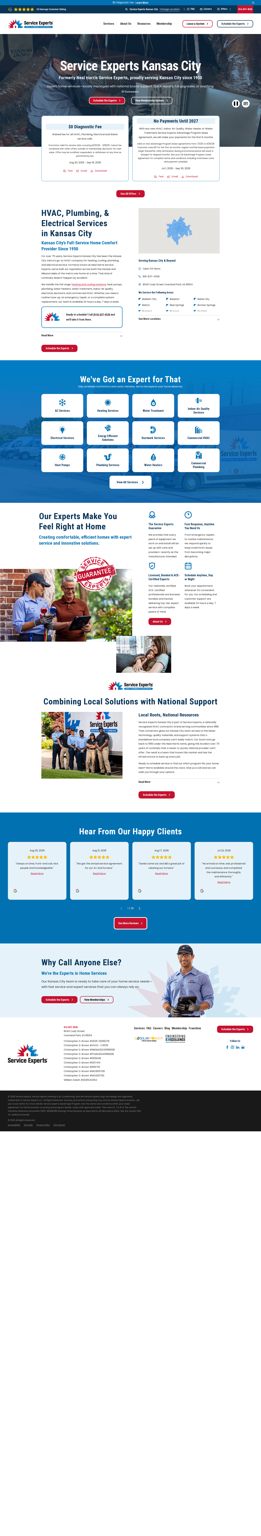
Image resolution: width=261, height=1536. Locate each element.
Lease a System (195, 23)
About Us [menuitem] (125, 23)
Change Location (170, 9)
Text (70, 171)
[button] (246, 104)
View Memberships (94, 999)
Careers (208, 9)
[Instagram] (232, 1047)
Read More (37, 873)
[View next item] (139, 908)
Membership (179, 1028)
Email (84, 171)
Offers (224, 9)
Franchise (195, 1028)
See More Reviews (128, 923)
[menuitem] (14, 1125)
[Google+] (243, 1047)
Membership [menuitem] (164, 23)
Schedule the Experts (233, 23)
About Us (158, 621)
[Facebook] (227, 1047)
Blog (167, 1028)
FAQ (193, 9)
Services (139, 1028)
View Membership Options (149, 100)
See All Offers (128, 193)
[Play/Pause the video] (236, 104)
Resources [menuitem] (143, 23)
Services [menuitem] (108, 23)
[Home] (30, 23)
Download (101, 171)
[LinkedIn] (237, 1047)
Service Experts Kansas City (144, 9)
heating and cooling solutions (89, 284)
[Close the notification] (253, 3)
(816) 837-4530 (101, 314)
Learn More (142, 2)
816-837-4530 (245, 9)
